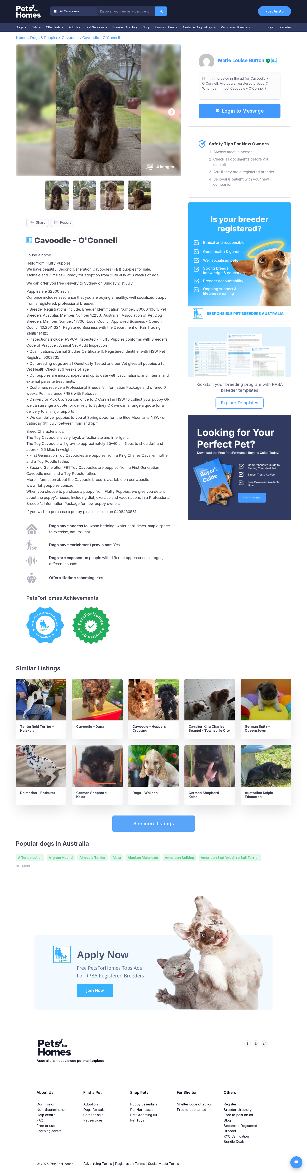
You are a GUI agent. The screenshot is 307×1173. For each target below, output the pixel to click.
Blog (227, 1120)
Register (285, 27)
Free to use (46, 1126)
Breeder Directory (125, 27)
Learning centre (49, 1131)
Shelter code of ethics (194, 1104)
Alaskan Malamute (143, 858)
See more (23, 866)
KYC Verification (236, 1136)
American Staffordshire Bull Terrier (230, 858)
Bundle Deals (234, 1141)
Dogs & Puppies (44, 37)
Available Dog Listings (198, 27)
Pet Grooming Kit (143, 1115)
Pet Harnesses (141, 1110)
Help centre (46, 1115)
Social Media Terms (163, 1164)
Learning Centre (166, 27)
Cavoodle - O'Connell (101, 37)
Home (21, 37)
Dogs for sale (94, 1110)
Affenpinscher (30, 858)
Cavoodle (70, 37)
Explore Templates (239, 402)
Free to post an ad (191, 1110)
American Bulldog (179, 858)
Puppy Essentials (143, 1104)
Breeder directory (238, 1110)
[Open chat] (296, 1162)
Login (270, 27)
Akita (116, 858)
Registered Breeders (235, 27)
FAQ (40, 1120)
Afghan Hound (61, 858)
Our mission (46, 1104)
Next (169, 110)
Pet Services (96, 27)
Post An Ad (274, 11)
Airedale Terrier (92, 858)
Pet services (93, 1120)
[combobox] (126, 11)
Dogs (20, 27)
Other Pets (53, 27)
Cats (35, 27)
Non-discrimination (51, 1110)
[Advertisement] (239, 555)
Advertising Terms (97, 1164)
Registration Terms (130, 1164)
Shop (146, 27)
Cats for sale (93, 1115)
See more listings (153, 824)
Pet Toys (137, 1120)
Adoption (75, 27)
